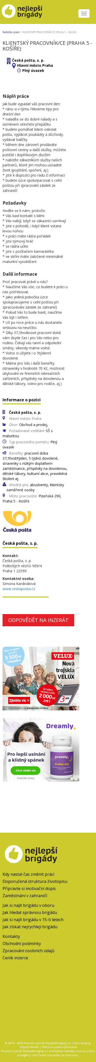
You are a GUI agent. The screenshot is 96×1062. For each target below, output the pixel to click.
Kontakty (11, 936)
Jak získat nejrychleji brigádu (30, 927)
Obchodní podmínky (22, 943)
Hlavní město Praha (35, 65)
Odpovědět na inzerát (38, 620)
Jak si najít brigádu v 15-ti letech (33, 919)
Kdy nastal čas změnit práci (28, 874)
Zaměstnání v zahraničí (25, 895)
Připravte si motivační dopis (29, 888)
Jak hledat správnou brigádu (30, 912)
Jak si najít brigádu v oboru (28, 905)
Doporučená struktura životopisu (35, 881)
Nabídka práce (11, 32)
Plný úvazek (33, 70)
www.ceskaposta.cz (19, 588)
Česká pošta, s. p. (28, 60)
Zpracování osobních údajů (29, 950)
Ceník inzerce (15, 958)
